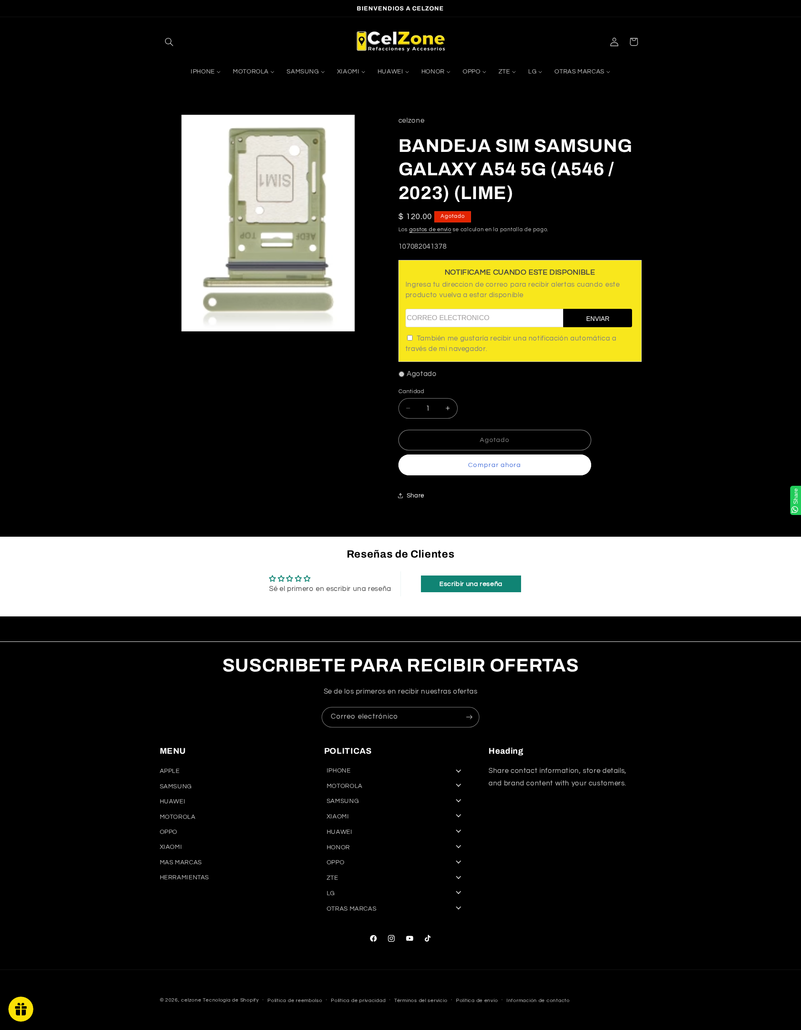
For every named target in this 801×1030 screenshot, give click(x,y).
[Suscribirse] (469, 717)
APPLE (170, 771)
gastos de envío (430, 229)
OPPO (169, 832)
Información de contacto (538, 1000)
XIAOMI (171, 847)
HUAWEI (173, 801)
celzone (191, 1000)
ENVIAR (598, 318)
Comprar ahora (494, 464)
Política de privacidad (358, 1000)
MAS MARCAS (181, 862)
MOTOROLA (178, 817)
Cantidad (411, 391)
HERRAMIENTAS (184, 877)
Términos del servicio (420, 1000)
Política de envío (477, 1000)
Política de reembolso (294, 1000)
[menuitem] (205, 72)
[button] (169, 41)
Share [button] (415, 495)
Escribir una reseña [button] (471, 584)
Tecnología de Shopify (231, 1000)
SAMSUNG (176, 786)
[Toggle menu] (458, 770)
